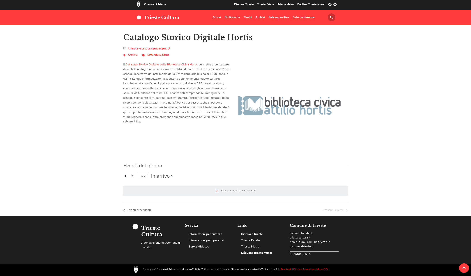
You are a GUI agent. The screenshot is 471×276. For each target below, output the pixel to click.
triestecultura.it (300, 238)
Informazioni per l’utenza (205, 234)
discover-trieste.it (302, 246)
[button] (331, 17)
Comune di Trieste (155, 4)
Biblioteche (232, 17)
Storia (165, 55)
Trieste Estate (265, 4)
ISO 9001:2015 (300, 254)
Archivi (260, 17)
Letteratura (154, 55)
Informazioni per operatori (206, 240)
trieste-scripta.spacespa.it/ (149, 48)
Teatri (248, 17)
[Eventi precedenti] (125, 176)
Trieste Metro (286, 4)
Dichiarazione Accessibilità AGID (310, 269)
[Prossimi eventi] (132, 176)
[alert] (238, 191)
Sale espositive (278, 17)
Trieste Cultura (161, 17)
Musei (217, 17)
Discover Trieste (244, 4)
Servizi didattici (199, 247)
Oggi (143, 175)
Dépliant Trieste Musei (311, 4)
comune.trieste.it (301, 233)
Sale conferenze (304, 17)
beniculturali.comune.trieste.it (310, 242)
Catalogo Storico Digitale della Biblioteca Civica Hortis (162, 65)
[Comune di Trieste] (138, 4)
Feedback (286, 269)
